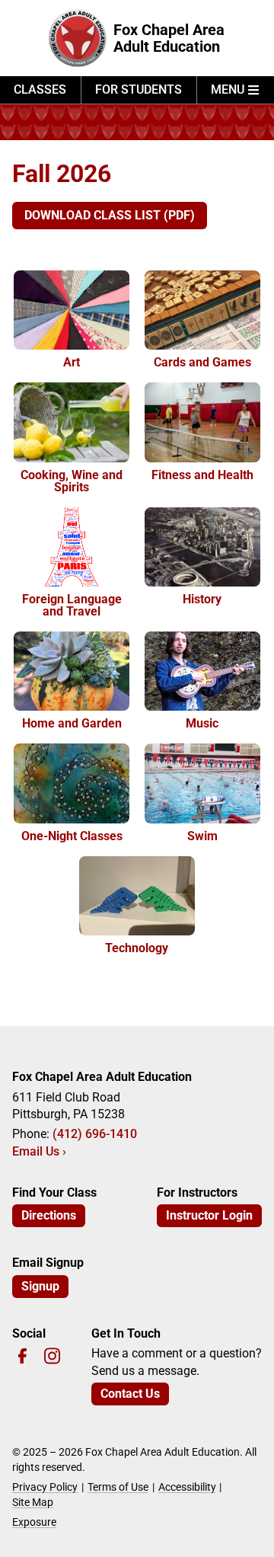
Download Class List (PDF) (109, 215)
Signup (40, 1286)
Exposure (34, 1522)
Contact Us (130, 1393)
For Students (138, 89)
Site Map (32, 1502)
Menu (227, 89)
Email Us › (39, 1151)
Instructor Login (209, 1215)
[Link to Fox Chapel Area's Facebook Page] (22, 1355)
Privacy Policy (45, 1487)
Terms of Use (118, 1487)
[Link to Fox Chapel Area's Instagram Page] (52, 1355)
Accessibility (187, 1487)
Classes (40, 89)
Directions (48, 1215)
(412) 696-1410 (95, 1134)
